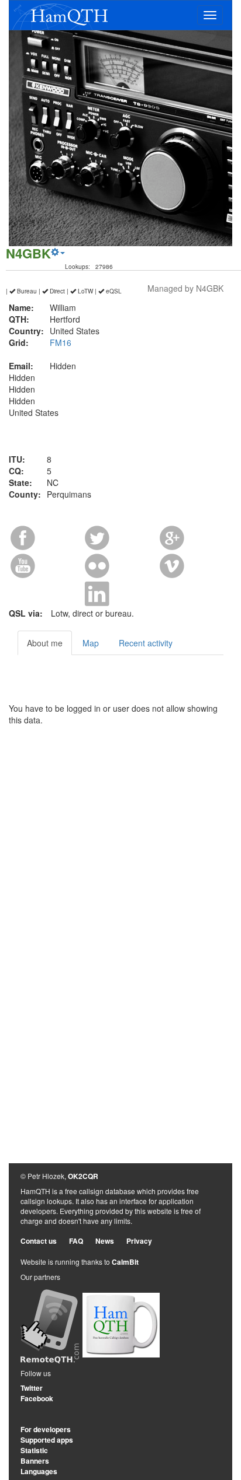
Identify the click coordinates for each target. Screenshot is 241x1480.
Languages (38, 1471)
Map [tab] (90, 643)
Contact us (38, 1241)
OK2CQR (83, 1176)
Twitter (31, 1388)
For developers (45, 1429)
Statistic (34, 1450)
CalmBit (125, 1262)
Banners (34, 1460)
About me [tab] (45, 643)
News (104, 1241)
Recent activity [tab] (146, 643)
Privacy (139, 1241)
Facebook (36, 1398)
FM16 (60, 342)
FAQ (76, 1241)
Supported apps (46, 1439)
